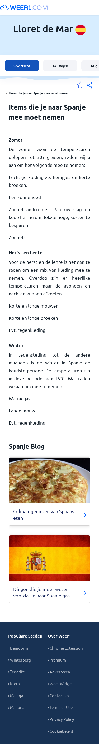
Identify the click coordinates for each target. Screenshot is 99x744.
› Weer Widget (60, 683)
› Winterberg (19, 659)
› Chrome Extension (65, 647)
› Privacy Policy (61, 719)
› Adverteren (59, 671)
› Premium (57, 659)
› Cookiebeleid (60, 730)
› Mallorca (17, 707)
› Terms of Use (60, 707)
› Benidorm (18, 647)
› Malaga (15, 695)
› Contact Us (58, 695)
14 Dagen (60, 65)
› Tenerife (16, 671)
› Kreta (14, 683)
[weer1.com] (24, 7)
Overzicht (21, 65)
